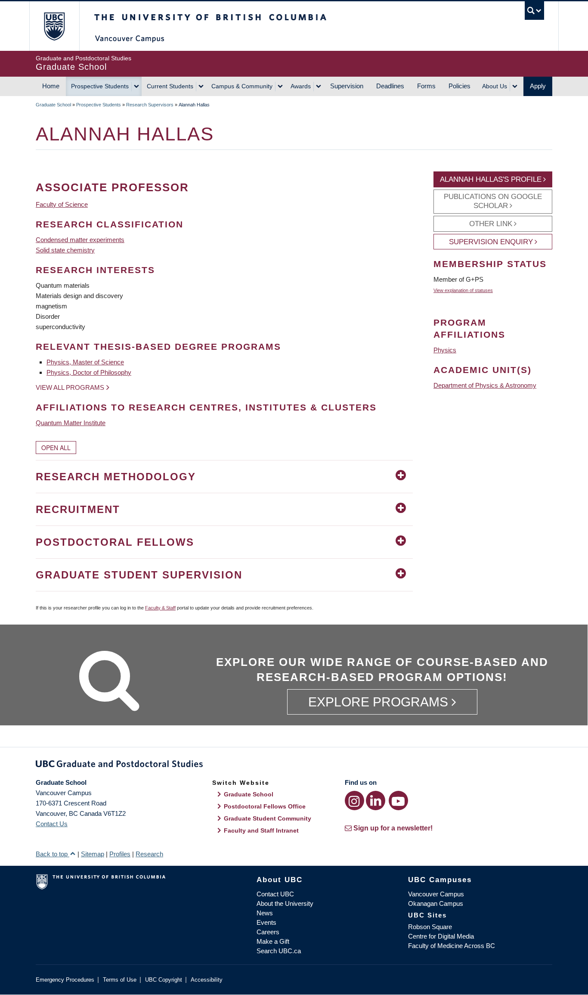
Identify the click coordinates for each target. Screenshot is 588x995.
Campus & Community (241, 86)
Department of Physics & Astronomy (484, 385)
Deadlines (390, 86)
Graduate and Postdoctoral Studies (294, 765)
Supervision (346, 86)
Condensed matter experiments (80, 239)
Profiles (119, 854)
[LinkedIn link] (375, 800)
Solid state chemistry (65, 250)
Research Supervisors (149, 104)
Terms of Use (119, 979)
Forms (426, 86)
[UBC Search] (534, 10)
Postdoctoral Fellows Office (265, 806)
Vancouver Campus (436, 894)
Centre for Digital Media (441, 936)
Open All (56, 447)
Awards (301, 86)
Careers (268, 932)
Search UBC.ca (279, 951)
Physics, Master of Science (85, 362)
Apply (538, 86)
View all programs (70, 387)
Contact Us (52, 823)
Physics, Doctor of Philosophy (88, 372)
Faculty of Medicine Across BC (451, 945)
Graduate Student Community (267, 818)
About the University (285, 903)
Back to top (52, 854)
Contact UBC (275, 894)
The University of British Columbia (54, 26)
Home (50, 86)
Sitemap (92, 854)
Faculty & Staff (160, 607)
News (265, 913)
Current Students (170, 86)
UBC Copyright (163, 979)
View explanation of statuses (463, 290)
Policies (459, 86)
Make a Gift (273, 941)
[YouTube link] (398, 800)
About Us (494, 86)
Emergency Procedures (65, 979)
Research (149, 854)
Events (266, 922)
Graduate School (53, 104)
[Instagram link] (354, 800)
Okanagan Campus (435, 903)
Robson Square (430, 926)
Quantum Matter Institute (70, 422)
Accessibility (207, 979)
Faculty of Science (62, 204)
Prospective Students (100, 86)
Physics (444, 350)
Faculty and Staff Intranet (261, 830)
